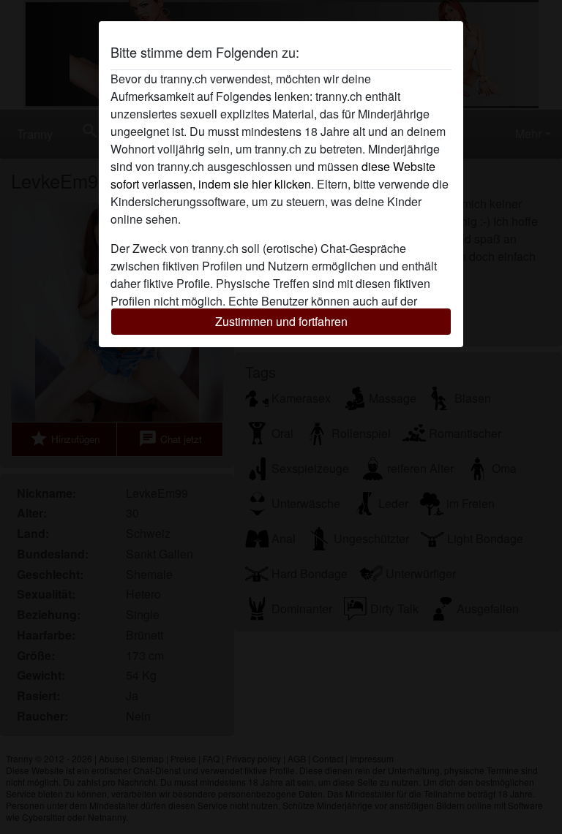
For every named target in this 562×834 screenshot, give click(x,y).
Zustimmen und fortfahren (281, 321)
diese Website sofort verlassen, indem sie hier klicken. (272, 175)
